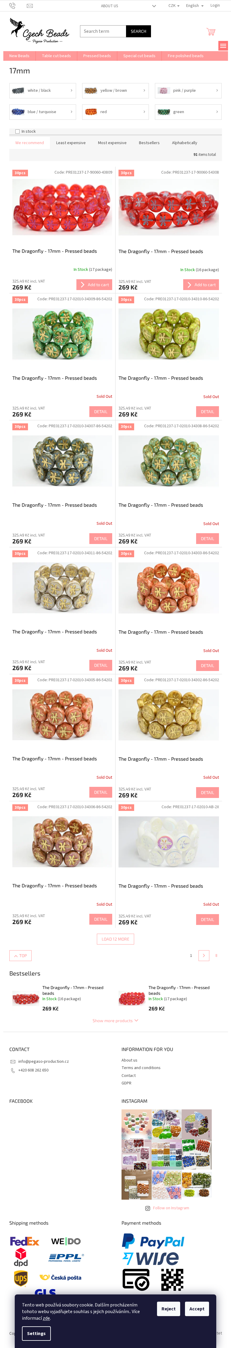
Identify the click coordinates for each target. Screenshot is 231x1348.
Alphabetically (184, 143)
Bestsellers (149, 143)
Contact (129, 1076)
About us (109, 6)
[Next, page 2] (204, 955)
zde (46, 1318)
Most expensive (112, 143)
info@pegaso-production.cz (43, 1062)
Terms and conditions (141, 1068)
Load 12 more (115, 938)
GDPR (126, 1083)
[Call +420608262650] (18, 5)
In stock (29, 131)
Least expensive (71, 143)
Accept (197, 1309)
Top (23, 955)
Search (138, 31)
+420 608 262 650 (33, 1070)
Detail (100, 411)
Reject (169, 1309)
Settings (36, 1333)
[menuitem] (19, 56)
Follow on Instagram (171, 1208)
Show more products (113, 1020)
